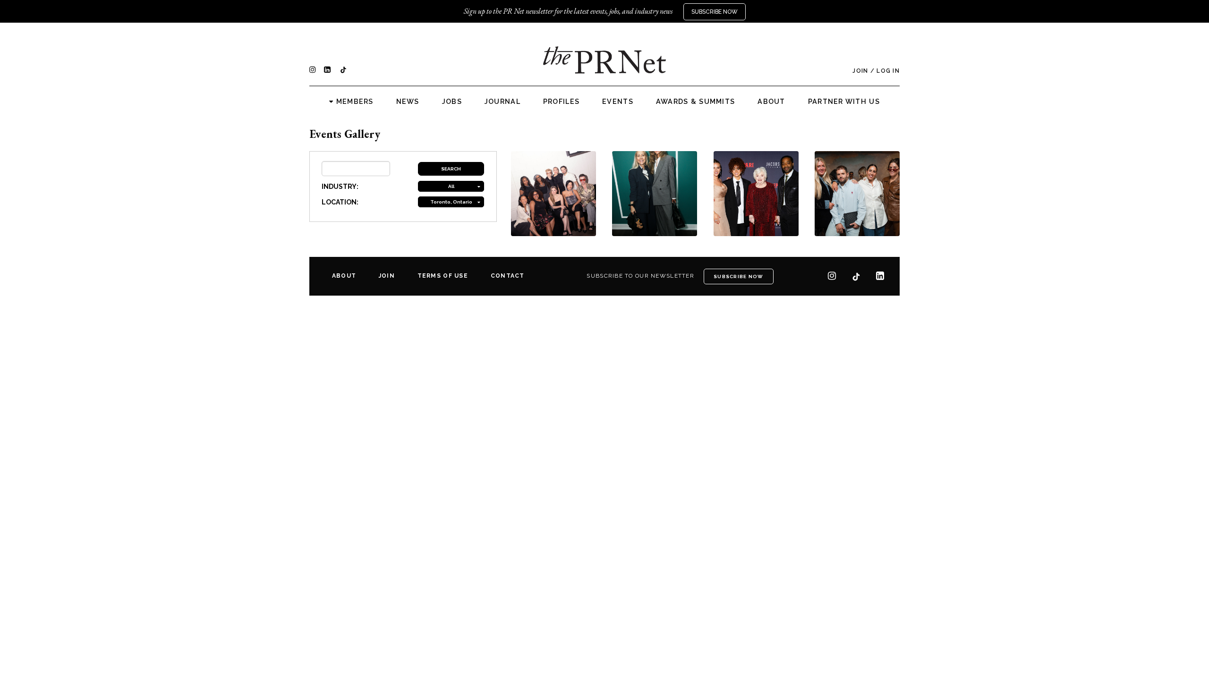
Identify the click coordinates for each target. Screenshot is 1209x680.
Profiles (561, 101)
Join (860, 71)
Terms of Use (442, 275)
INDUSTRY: (340, 186)
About (771, 101)
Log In (888, 71)
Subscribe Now (714, 11)
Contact (508, 275)
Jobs (452, 101)
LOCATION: (340, 202)
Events (617, 101)
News (407, 101)
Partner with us (844, 101)
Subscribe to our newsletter (640, 275)
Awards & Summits (695, 101)
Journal (502, 101)
